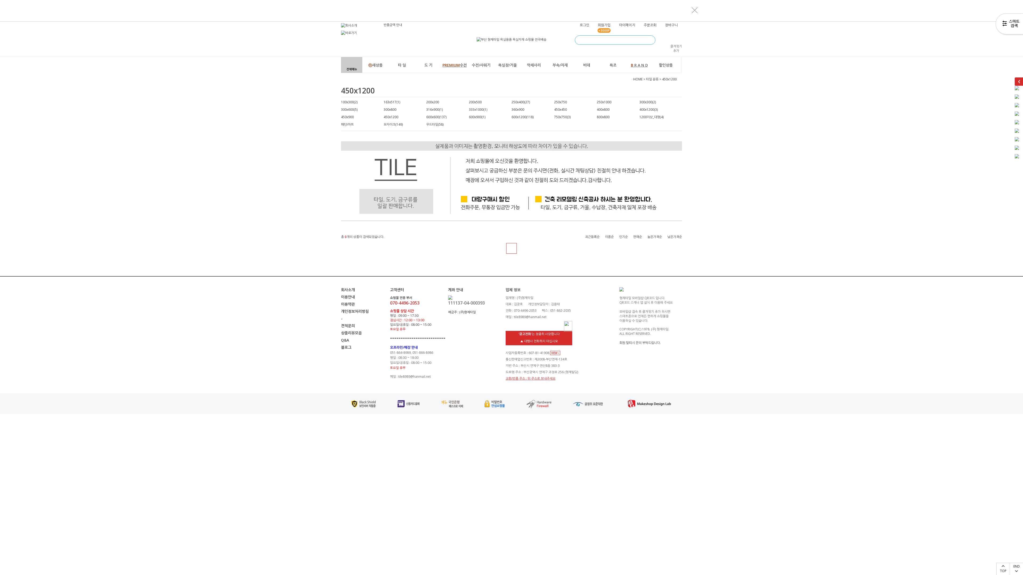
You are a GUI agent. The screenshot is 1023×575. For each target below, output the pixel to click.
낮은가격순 (674, 237)
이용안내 (348, 296)
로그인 (584, 25)
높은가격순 (654, 237)
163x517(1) (392, 102)
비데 (586, 65)
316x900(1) (434, 109)
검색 (650, 40)
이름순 (609, 237)
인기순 (623, 237)
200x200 (432, 102)
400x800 (603, 109)
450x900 (347, 117)
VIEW (554, 353)
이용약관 (348, 304)
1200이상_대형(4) (651, 117)
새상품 (375, 65)
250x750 (560, 102)
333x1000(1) (478, 109)
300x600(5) (349, 109)
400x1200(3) (648, 109)
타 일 (402, 65)
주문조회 (650, 25)
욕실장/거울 (507, 65)
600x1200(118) (523, 117)
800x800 (603, 117)
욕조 (613, 65)
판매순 (637, 237)
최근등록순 (592, 237)
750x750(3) (562, 117)
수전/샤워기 (481, 65)
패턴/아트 (347, 124)
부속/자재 (560, 65)
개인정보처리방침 (355, 311)
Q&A (345, 340)
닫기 (695, 10)
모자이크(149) (393, 124)
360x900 (518, 109)
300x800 (390, 109)
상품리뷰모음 (351, 332)
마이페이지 (627, 25)
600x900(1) (477, 117)
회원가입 (604, 25)
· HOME (637, 79)
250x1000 (604, 102)
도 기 (428, 65)
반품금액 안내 (393, 25)
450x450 (560, 109)
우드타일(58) (435, 124)
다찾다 (1009, 24)
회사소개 (348, 289)
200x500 (475, 102)
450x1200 (669, 79)
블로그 (346, 347)
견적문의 (348, 325)
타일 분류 (652, 79)
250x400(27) (521, 102)
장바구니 (671, 25)
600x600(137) (436, 117)
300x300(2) (647, 102)
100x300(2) (349, 102)
